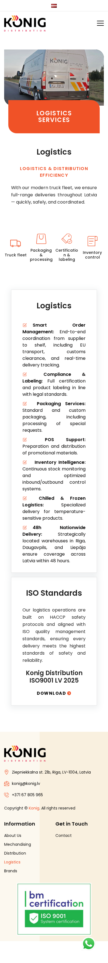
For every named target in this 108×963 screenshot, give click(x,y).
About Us (12, 835)
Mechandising (17, 844)
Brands (10, 871)
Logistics (12, 862)
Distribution (15, 853)
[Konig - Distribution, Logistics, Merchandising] (25, 23)
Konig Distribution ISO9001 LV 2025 (54, 676)
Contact (63, 835)
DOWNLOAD (52, 693)
